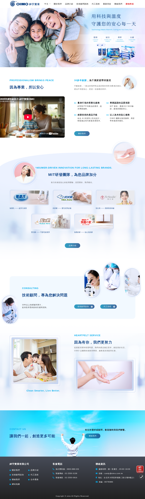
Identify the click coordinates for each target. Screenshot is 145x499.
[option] (72, 37)
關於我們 (58, 4)
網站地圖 (16, 484)
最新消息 (107, 4)
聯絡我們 (118, 4)
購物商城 (130, 4)
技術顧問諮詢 (82, 4)
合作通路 (35, 479)
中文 (46, 4)
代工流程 (96, 4)
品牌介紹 (69, 4)
